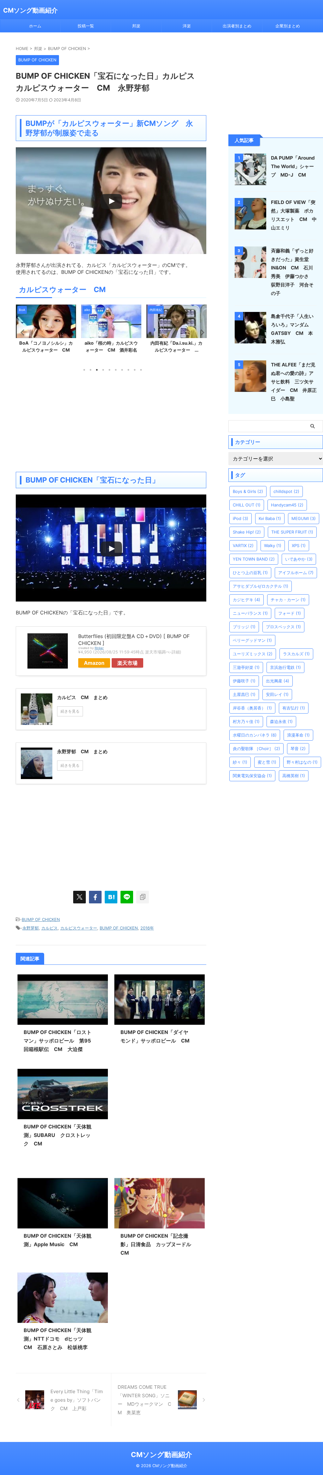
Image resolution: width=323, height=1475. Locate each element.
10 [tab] (141, 370)
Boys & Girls (248, 491)
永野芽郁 (30, 927)
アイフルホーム (296, 572)
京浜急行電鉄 (285, 667)
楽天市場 (127, 663)
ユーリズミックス (253, 653)
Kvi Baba (270, 518)
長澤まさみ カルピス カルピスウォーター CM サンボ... (177, 349)
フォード (289, 613)
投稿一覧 (86, 25)
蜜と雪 (267, 762)
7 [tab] (122, 370)
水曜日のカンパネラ (255, 735)
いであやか (299, 559)
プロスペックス (283, 626)
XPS (299, 545)
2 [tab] (90, 370)
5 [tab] (109, 370)
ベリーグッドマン (252, 640)
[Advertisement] (111, 421)
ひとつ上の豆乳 (250, 572)
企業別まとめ (287, 25)
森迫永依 (281, 721)
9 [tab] (135, 370)
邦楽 (136, 25)
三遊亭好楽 (246, 667)
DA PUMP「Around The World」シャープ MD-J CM (293, 166)
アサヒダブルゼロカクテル (260, 586)
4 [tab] (103, 370)
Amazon (94, 663)
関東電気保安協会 (252, 775)
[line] (126, 897)
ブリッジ (244, 626)
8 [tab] (128, 370)
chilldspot (286, 491)
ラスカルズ (296, 653)
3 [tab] (97, 370)
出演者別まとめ (237, 25)
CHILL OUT (247, 504)
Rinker (99, 648)
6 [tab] (116, 370)
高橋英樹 (293, 775)
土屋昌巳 (244, 694)
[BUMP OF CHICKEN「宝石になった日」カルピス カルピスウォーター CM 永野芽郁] (111, 897)
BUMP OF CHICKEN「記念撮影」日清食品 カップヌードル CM (158, 1244)
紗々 (240, 762)
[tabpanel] (46, 330)
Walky (272, 545)
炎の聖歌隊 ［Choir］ (256, 748)
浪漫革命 (298, 735)
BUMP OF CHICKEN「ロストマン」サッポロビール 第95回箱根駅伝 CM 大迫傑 (57, 1040)
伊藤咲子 (244, 680)
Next (200, 332)
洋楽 (187, 25)
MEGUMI (303, 518)
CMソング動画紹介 (30, 10)
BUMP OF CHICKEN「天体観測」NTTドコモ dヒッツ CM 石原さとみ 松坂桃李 (57, 1338)
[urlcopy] (142, 897)
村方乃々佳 (246, 721)
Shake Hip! (247, 531)
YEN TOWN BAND (254, 559)
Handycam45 (287, 504)
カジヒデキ (246, 599)
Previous (21, 332)
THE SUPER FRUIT (292, 531)
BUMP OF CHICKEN (41, 919)
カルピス (49, 927)
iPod (240, 518)
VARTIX (243, 545)
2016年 (147, 927)
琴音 (298, 748)
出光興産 (277, 680)
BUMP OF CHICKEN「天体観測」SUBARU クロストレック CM (57, 1135)
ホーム (35, 25)
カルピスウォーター (78, 927)
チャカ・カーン (288, 599)
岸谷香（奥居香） (252, 707)
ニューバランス (250, 613)
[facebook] (95, 897)
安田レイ (277, 694)
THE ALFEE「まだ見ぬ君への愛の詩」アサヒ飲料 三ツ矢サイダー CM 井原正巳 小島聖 (294, 382)
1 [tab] (84, 370)
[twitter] (79, 897)
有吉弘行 (293, 707)
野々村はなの (302, 762)
